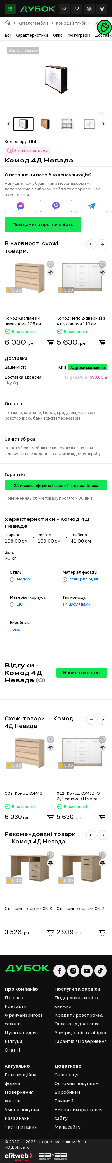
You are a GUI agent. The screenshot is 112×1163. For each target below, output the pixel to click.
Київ (62, 367)
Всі (8, 35)
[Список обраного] (76, 9)
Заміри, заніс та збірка (80, 1032)
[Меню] (10, 9)
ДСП (21, 604)
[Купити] (50, 343)
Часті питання (21, 1126)
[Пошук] (64, 8)
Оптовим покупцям (76, 1083)
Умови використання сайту (78, 1114)
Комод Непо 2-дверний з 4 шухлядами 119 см (81, 321)
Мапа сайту (67, 1126)
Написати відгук (82, 672)
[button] (8, 124)
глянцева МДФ (84, 579)
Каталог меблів (33, 23)
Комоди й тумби (71, 23)
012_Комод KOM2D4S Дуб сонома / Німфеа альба (78, 796)
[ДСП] (12, 604)
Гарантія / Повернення (80, 1041)
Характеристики (32, 35)
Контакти (16, 1006)
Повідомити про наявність (42, 224)
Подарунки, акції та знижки (77, 1002)
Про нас (14, 997)
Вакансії (63, 1100)
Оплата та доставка (77, 1023)
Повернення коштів (19, 1096)
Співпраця (66, 1074)
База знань (17, 1118)
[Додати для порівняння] (50, 272)
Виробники (67, 1092)
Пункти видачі (21, 1032)
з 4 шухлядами (76, 604)
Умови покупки (22, 1109)
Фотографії (79, 35)
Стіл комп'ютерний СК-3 (28, 908)
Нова (15, 629)
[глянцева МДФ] (64, 579)
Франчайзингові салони (23, 1019)
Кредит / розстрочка (78, 1015)
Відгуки (13, 1041)
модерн (24, 579)
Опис (58, 35)
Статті (12, 1049)
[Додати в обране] (50, 264)
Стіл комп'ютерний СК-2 (80, 908)
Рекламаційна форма (20, 1079)
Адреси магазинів (87, 367)
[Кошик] (101, 9)
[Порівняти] (89, 9)
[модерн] (12, 579)
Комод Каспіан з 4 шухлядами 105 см (23, 321)
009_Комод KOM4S (24, 793)
